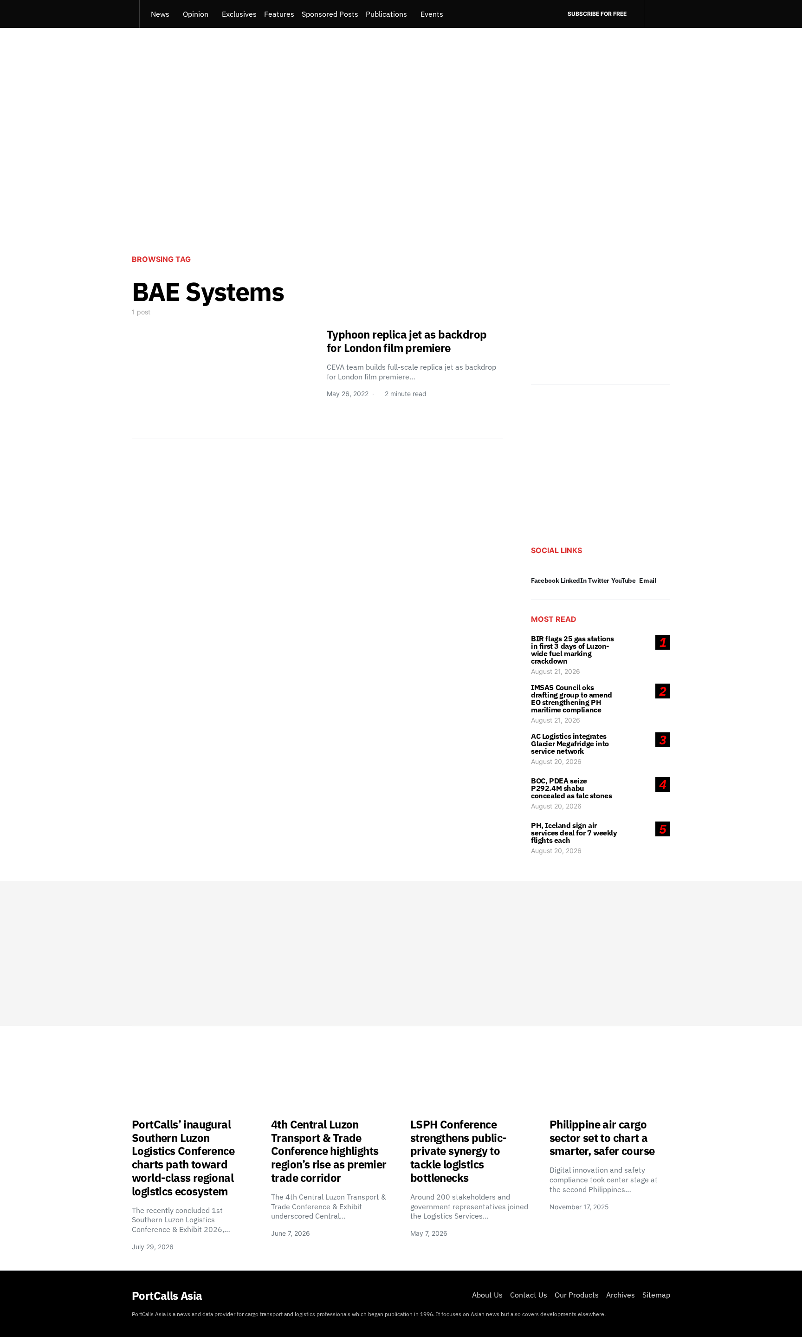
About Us (487, 1294)
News (160, 14)
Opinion (195, 14)
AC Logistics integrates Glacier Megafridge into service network (570, 743)
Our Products (577, 1294)
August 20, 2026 (556, 761)
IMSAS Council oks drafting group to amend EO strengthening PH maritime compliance (571, 698)
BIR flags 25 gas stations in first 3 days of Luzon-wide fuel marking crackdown (572, 649)
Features (279, 14)
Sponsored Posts (330, 14)
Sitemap (656, 1294)
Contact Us (528, 1294)
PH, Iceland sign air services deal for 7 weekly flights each (574, 833)
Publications (386, 14)
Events (431, 14)
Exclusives (239, 14)
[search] (657, 14)
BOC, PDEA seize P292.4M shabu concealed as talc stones (571, 788)
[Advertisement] (401, 170)
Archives (620, 1294)
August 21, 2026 (555, 671)
